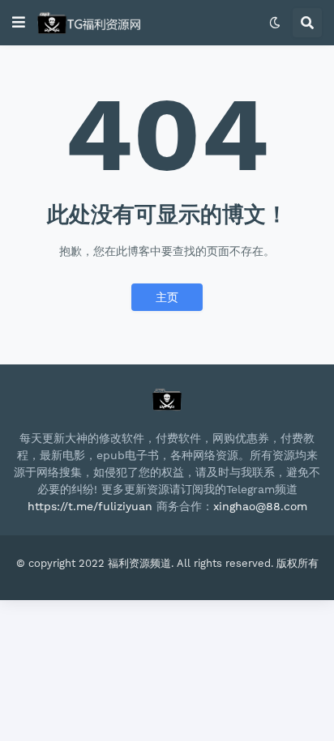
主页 (167, 297)
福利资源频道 (139, 563)
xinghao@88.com (260, 506)
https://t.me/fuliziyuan (90, 506)
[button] (18, 22)
